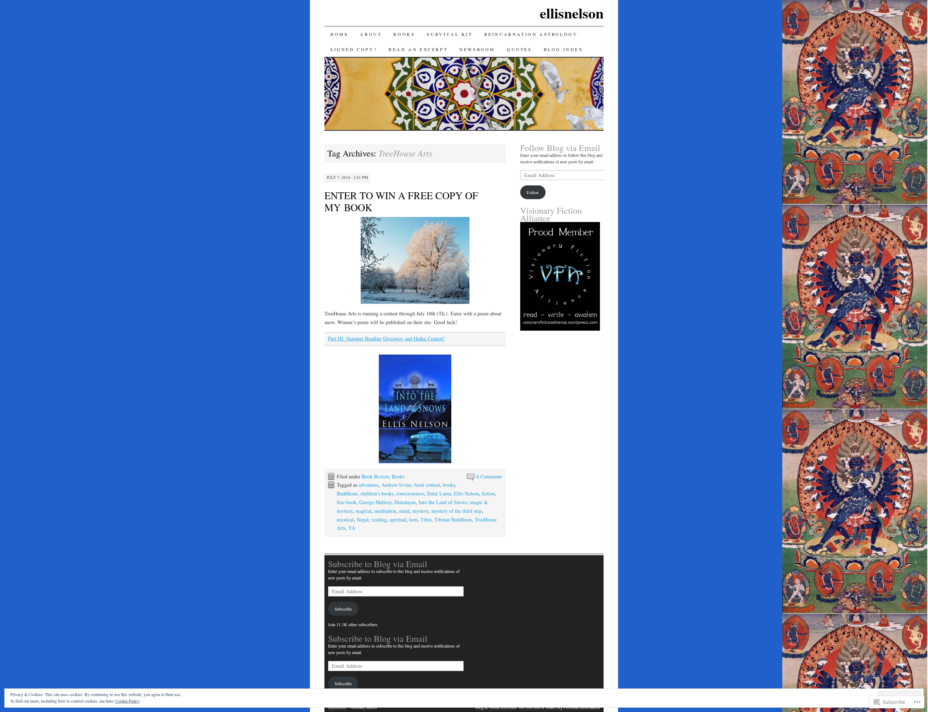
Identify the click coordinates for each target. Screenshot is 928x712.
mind (404, 510)
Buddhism (347, 493)
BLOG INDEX (564, 49)
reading (379, 519)
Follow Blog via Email (560, 148)
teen (413, 519)
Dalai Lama (439, 493)
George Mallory (375, 502)
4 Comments (489, 476)
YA (351, 527)
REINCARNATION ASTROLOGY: (532, 34)
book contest (427, 484)
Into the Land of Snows (443, 502)
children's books (376, 493)
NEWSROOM (477, 49)
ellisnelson (572, 13)
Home (339, 34)
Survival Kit (449, 34)
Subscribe (343, 609)
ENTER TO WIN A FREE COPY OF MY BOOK (401, 201)
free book (346, 502)
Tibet (425, 519)
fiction (488, 493)
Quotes (519, 49)
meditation (385, 510)
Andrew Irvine (396, 484)
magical (364, 510)
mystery (420, 510)
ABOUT (371, 34)
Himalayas (405, 502)
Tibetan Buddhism (453, 519)
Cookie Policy (127, 701)
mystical (345, 519)
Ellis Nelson (466, 493)
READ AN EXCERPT (418, 49)
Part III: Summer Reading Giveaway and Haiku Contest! (386, 338)
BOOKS (404, 34)
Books (398, 476)
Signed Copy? (353, 49)
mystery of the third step (456, 510)
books (449, 484)
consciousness (410, 493)
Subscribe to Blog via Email (377, 564)
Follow (533, 192)
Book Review (375, 476)
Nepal (363, 519)
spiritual (398, 519)
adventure (368, 484)
